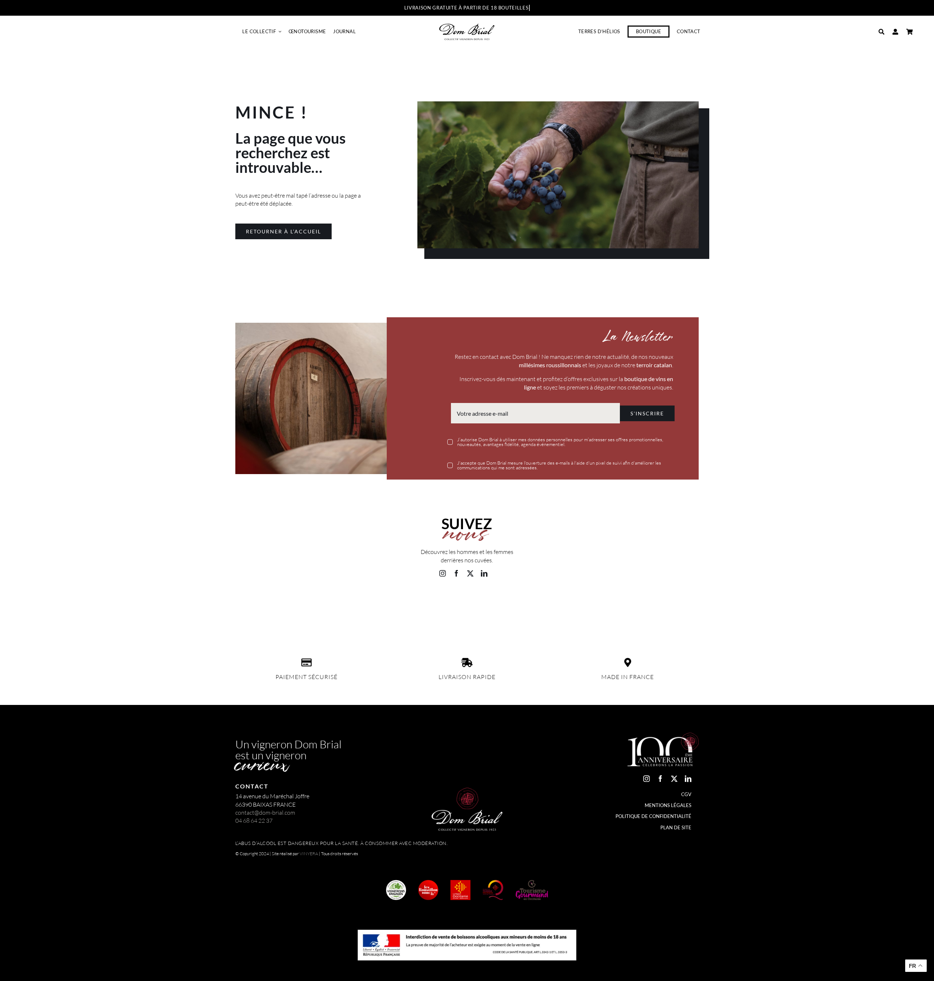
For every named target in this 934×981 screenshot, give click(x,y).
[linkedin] (484, 573)
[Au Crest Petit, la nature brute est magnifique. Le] (428, 611)
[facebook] (456, 573)
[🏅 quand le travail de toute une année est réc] (506, 611)
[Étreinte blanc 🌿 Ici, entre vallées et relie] (272, 611)
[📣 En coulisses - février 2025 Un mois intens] (350, 611)
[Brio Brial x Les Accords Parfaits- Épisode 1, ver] (584, 611)
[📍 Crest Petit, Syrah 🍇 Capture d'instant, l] (662, 611)
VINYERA (309, 853)
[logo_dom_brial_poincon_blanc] (467, 790)
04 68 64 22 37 (254, 820)
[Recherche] (881, 32)
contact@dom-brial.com (265, 812)
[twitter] (470, 573)
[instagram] (442, 573)
